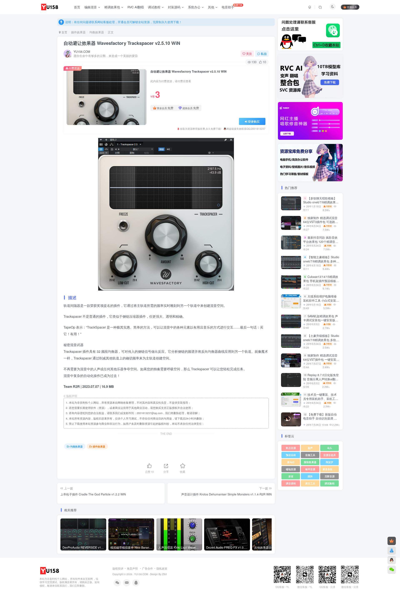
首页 (64, 32)
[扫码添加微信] (392, 570)
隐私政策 (161, 568)
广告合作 (147, 568)
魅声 (310, 448)
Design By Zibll (158, 574)
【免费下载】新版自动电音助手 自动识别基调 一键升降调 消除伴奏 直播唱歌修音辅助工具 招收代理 (320, 420)
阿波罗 (329, 462)
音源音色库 (329, 455)
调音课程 (291, 483)
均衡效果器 (96, 32)
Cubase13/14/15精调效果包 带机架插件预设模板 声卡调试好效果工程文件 (320, 281)
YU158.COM (82, 51)
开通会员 (352, 7)
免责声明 (132, 568)
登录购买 (254, 121)
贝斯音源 (330, 476)
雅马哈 (291, 462)
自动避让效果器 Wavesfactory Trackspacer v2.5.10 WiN (122, 43)
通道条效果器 (330, 469)
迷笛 (290, 476)
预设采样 (291, 455)
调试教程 (330, 483)
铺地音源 (291, 469)
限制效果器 (310, 462)
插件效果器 (78, 32)
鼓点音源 (291, 448)
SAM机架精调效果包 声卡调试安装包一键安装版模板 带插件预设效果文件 (320, 320)
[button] (278, 120)
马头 (329, 448)
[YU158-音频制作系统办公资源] (50, 570)
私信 (264, 54)
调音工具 (310, 483)
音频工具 (310, 455)
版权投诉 (117, 568)
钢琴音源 (310, 469)
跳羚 (310, 476)
